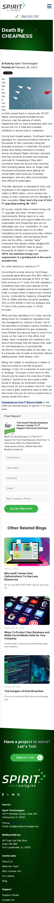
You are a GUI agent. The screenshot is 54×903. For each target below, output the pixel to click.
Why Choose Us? (11, 871)
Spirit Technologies (26, 63)
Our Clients (8, 876)
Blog (4, 880)
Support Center (10, 895)
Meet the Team (10, 866)
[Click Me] (3, 794)
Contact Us (8, 899)
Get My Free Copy (21, 508)
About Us (7, 861)
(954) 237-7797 (30, 16)
